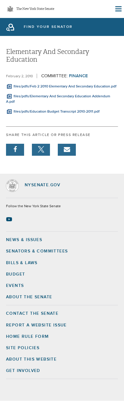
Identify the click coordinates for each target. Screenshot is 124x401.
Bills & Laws (22, 263)
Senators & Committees (37, 251)
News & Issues (24, 240)
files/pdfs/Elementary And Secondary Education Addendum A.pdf (58, 99)
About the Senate (29, 297)
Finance (78, 76)
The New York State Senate (35, 9)
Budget (15, 274)
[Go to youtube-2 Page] (10, 219)
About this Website (31, 359)
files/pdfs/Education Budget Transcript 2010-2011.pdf (57, 112)
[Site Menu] (118, 9)
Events (15, 286)
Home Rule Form (27, 337)
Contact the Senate (32, 313)
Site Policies (22, 348)
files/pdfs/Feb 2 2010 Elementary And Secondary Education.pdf (65, 86)
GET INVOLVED (23, 371)
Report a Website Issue (36, 325)
